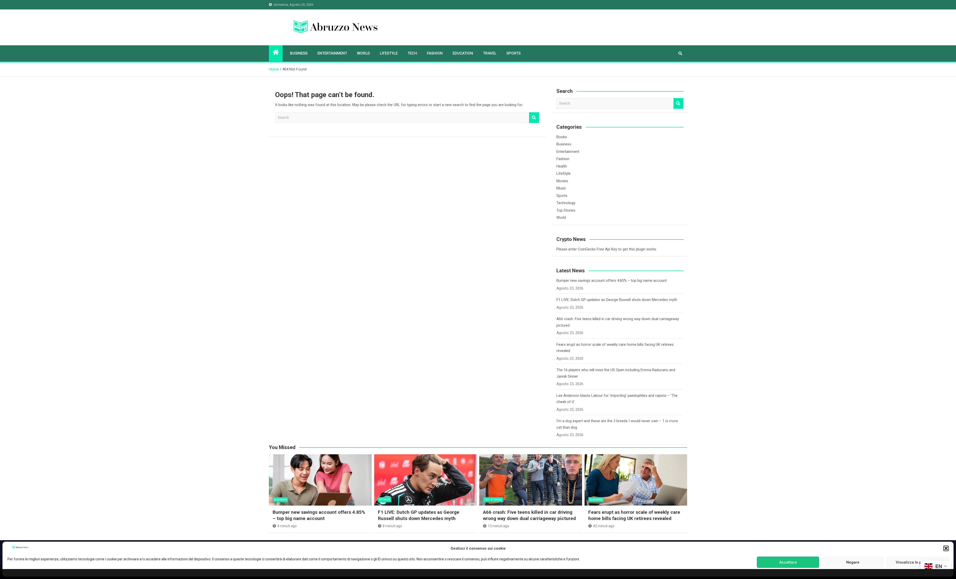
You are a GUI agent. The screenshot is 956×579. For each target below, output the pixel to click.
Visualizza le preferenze (917, 562)
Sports (513, 53)
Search (534, 117)
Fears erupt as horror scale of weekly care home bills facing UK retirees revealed (634, 515)
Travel (489, 53)
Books (561, 137)
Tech (412, 53)
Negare (852, 562)
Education (463, 53)
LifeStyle (389, 53)
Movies (562, 181)
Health (561, 166)
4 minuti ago (287, 526)
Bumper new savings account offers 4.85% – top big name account (611, 280)
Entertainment (332, 53)
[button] (946, 548)
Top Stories (565, 210)
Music (561, 188)
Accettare (788, 562)
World (363, 53)
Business (298, 53)
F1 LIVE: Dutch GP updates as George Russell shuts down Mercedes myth (616, 299)
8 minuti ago (392, 526)
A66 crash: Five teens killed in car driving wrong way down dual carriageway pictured (529, 515)
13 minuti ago (498, 526)
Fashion (435, 53)
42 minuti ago (603, 526)
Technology (565, 203)
